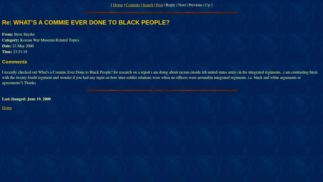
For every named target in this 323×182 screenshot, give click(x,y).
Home (118, 4)
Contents (133, 4)
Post (159, 4)
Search (148, 4)
